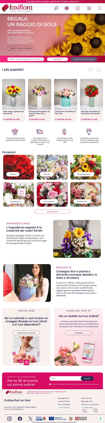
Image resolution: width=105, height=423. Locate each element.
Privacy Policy (65, 408)
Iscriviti (87, 378)
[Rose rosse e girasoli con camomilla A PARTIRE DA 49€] (13, 109)
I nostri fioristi (64, 401)
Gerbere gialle (60, 227)
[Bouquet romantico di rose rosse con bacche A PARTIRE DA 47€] (91, 109)
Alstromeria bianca (90, 241)
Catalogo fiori (63, 398)
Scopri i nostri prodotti (84, 59)
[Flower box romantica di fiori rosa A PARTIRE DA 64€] (65, 109)
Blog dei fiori (86, 401)
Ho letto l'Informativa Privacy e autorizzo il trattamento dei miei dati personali (75, 384)
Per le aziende (64, 404)
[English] (66, 10)
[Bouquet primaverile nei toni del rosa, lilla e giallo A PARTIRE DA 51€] (39, 109)
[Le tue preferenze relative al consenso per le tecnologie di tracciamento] (100, 418)
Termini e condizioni (90, 404)
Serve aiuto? (86, 398)
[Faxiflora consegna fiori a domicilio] (16, 8)
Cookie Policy (88, 408)
